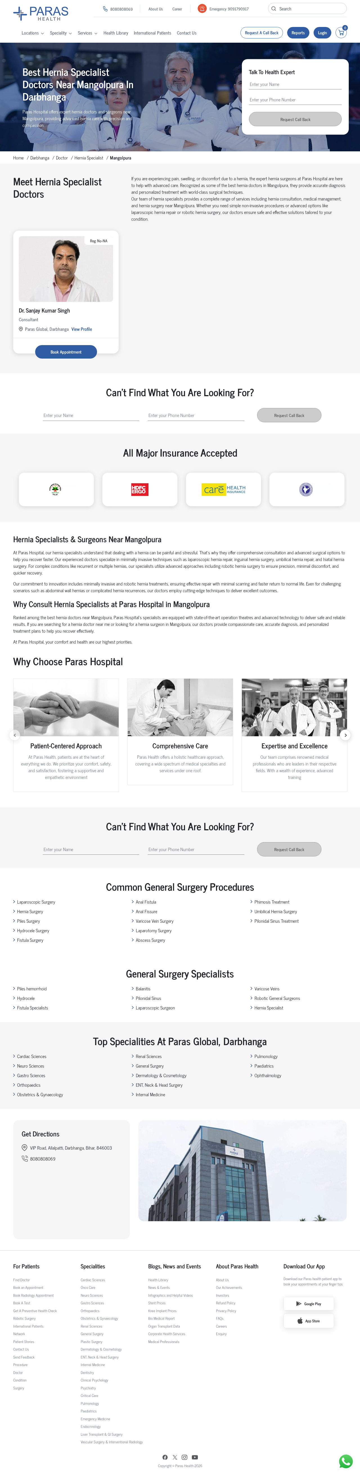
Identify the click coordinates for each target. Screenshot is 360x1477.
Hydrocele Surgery (33, 930)
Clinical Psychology (94, 1380)
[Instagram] (184, 1458)
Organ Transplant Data (164, 1326)
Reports (298, 32)
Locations (30, 32)
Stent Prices (157, 1303)
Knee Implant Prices (162, 1311)
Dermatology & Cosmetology (161, 1075)
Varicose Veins (267, 988)
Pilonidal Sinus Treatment (277, 920)
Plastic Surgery (91, 1341)
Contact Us (187, 32)
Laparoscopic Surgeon (155, 1007)
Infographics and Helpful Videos (170, 1295)
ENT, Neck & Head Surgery (159, 1084)
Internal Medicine (150, 1094)
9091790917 (238, 9)
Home (18, 157)
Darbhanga (39, 157)
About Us (155, 8)
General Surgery (150, 1065)
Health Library (116, 32)
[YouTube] (195, 1458)
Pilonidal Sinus (148, 998)
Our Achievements (229, 1287)
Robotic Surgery (24, 1318)
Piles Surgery (28, 920)
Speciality (58, 32)
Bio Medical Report (161, 1318)
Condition (19, 1380)
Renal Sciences (149, 1056)
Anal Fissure (146, 911)
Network (19, 1334)
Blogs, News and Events (174, 1266)
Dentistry (87, 1372)
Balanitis (143, 988)
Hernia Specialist (89, 157)
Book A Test (21, 1303)
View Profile (81, 328)
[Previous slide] (14, 735)
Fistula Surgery (30, 939)
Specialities (93, 1266)
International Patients (152, 32)
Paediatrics (264, 1065)
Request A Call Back (261, 32)
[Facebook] (165, 1458)
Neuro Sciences (30, 1065)
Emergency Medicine (95, 1419)
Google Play (312, 1304)
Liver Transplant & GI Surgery (102, 1434)
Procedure (20, 1364)
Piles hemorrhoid (32, 988)
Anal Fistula (146, 901)
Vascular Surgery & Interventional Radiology (112, 1442)
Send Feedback (24, 1357)
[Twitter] (174, 1458)
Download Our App (304, 1266)
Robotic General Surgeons (277, 998)
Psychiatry (88, 1388)
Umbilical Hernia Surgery (276, 911)
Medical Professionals (163, 1341)
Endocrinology (91, 1426)
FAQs (220, 1318)
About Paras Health (237, 1266)
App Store (312, 1321)
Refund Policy (225, 1303)
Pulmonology (266, 1056)
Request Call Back (295, 119)
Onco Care (88, 1287)
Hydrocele (26, 998)
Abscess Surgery (150, 939)
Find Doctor (21, 1280)
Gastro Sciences (31, 1075)
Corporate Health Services (166, 1334)
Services (85, 32)
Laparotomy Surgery (154, 930)
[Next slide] (345, 735)
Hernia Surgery (30, 911)
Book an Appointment (28, 1287)
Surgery (18, 1388)
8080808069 (121, 9)
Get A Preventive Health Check (35, 1311)
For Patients (26, 1266)
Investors (222, 1295)
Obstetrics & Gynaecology (40, 1094)
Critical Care (89, 1395)
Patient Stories (23, 1341)
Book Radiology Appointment (33, 1295)
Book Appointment (66, 351)
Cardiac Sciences (31, 1056)
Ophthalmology (268, 1075)
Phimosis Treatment (272, 901)
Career (177, 8)
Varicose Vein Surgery (155, 920)
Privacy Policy (226, 1311)
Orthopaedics (28, 1084)
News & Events (159, 1287)
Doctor (62, 157)
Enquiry (221, 1334)
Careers (221, 1326)
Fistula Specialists (32, 1007)
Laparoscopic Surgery (36, 901)
